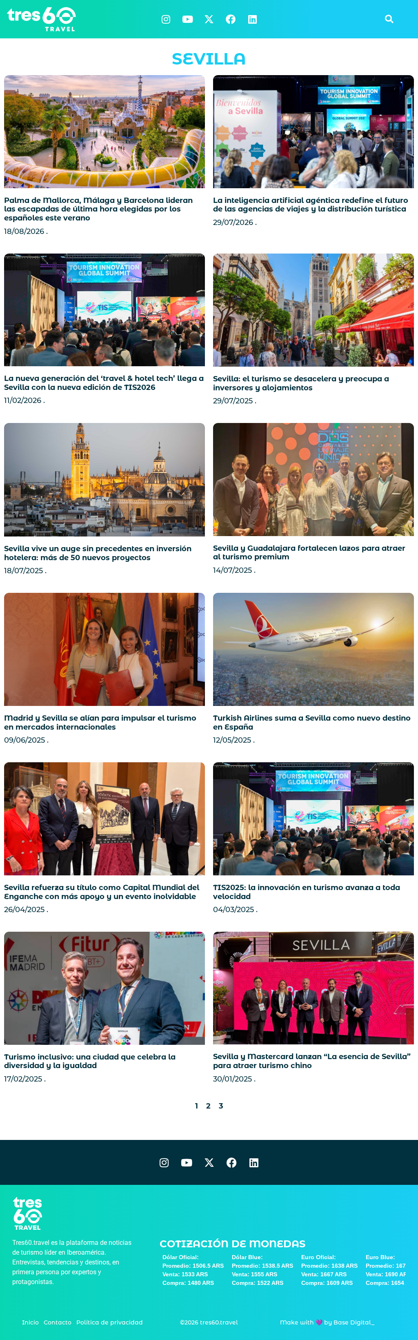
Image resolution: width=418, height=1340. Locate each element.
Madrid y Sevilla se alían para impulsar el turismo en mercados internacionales (100, 723)
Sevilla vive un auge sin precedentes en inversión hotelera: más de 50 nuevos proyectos (97, 553)
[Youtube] (187, 19)
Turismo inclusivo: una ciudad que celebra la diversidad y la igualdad (90, 1062)
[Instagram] (166, 19)
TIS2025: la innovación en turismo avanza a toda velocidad (306, 892)
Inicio (30, 1322)
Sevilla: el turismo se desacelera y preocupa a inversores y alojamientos (301, 383)
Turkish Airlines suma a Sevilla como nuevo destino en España (312, 723)
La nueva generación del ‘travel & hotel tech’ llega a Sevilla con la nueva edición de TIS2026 (104, 383)
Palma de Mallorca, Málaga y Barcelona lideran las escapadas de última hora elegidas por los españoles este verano (98, 209)
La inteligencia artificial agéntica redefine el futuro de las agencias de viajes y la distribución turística (310, 205)
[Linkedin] (252, 19)
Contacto (57, 1322)
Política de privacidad (109, 1322)
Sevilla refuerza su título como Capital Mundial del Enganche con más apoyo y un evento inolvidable (101, 892)
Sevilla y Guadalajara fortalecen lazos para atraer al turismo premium (309, 553)
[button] (389, 19)
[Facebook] (230, 19)
